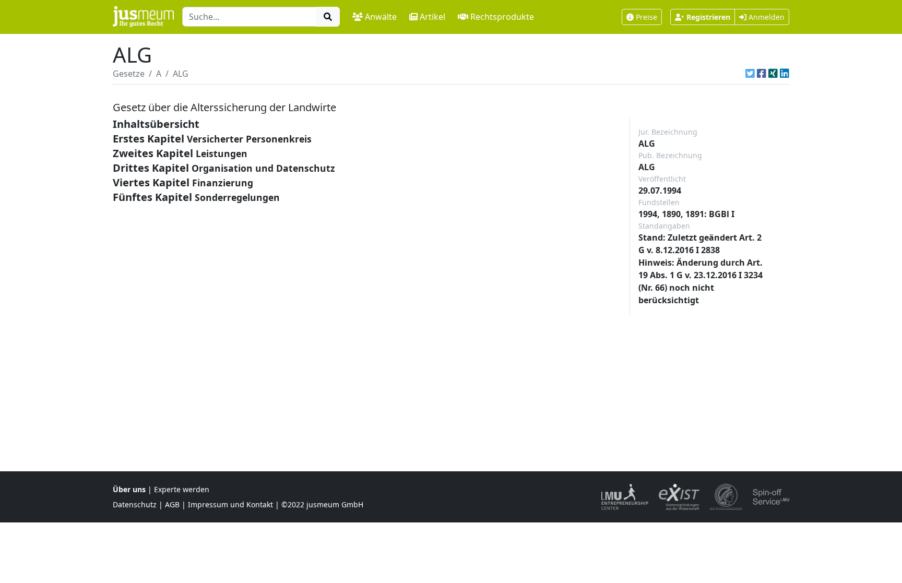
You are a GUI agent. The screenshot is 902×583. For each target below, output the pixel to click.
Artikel (432, 16)
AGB (172, 504)
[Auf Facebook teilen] (761, 73)
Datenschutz (135, 504)
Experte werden (181, 489)
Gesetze (129, 73)
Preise (646, 17)
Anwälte (381, 16)
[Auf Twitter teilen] (750, 73)
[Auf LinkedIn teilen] (784, 73)
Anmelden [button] (765, 17)
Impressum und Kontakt (230, 504)
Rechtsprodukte (502, 16)
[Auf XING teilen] (773, 73)
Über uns (129, 489)
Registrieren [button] (708, 17)
